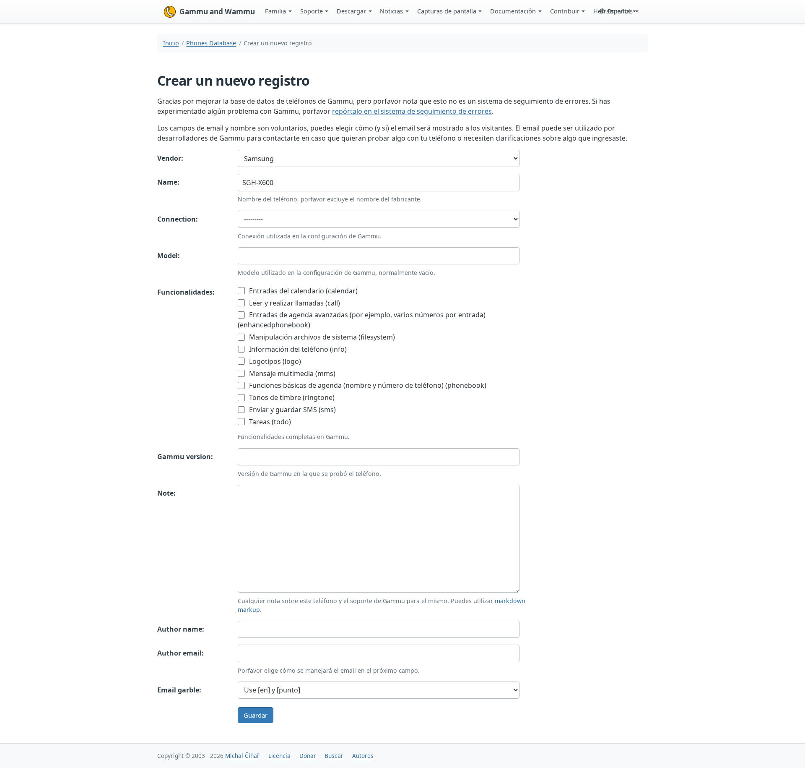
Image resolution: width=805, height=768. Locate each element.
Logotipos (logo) (274, 361)
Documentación (513, 11)
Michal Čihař (242, 756)
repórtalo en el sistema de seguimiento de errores (412, 111)
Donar (307, 756)
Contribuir (564, 11)
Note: (166, 493)
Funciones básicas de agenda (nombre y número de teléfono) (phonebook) (366, 385)
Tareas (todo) (269, 421)
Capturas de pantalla (446, 11)
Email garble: (179, 690)
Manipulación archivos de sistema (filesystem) (321, 337)
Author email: (180, 653)
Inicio (171, 43)
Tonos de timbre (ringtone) (291, 397)
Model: (168, 255)
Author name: (180, 629)
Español (619, 11)
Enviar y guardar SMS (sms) (291, 409)
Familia (275, 11)
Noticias (391, 11)
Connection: (177, 219)
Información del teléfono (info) (297, 349)
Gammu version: (185, 456)
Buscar (334, 756)
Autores (363, 756)
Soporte (311, 11)
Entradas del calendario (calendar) (302, 290)
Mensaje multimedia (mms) (291, 373)
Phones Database (211, 43)
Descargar (351, 11)
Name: (168, 182)
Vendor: (170, 158)
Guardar (255, 715)
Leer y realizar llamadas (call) (293, 303)
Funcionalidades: (186, 292)
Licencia (279, 756)
